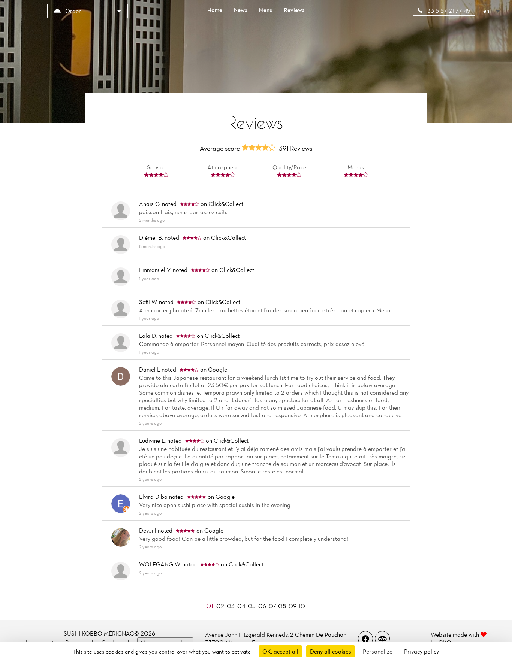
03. (232, 606)
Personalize (377, 651)
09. (294, 606)
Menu (265, 9)
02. (221, 606)
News (240, 9)
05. (253, 606)
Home (214, 9)
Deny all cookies (330, 651)
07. (273, 606)
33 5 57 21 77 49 (448, 10)
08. (283, 606)
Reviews (294, 9)
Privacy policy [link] (421, 651)
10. (302, 606)
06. (263, 606)
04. (242, 606)
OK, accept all (280, 651)
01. (211, 605)
